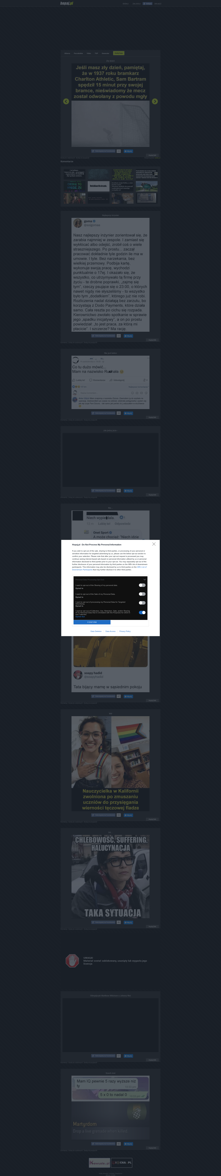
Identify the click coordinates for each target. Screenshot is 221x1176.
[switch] (142, 585)
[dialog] (110, 588)
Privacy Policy (125, 631)
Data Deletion (96, 631)
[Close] (154, 544)
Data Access (110, 631)
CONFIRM (92, 622)
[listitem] (110, 579)
